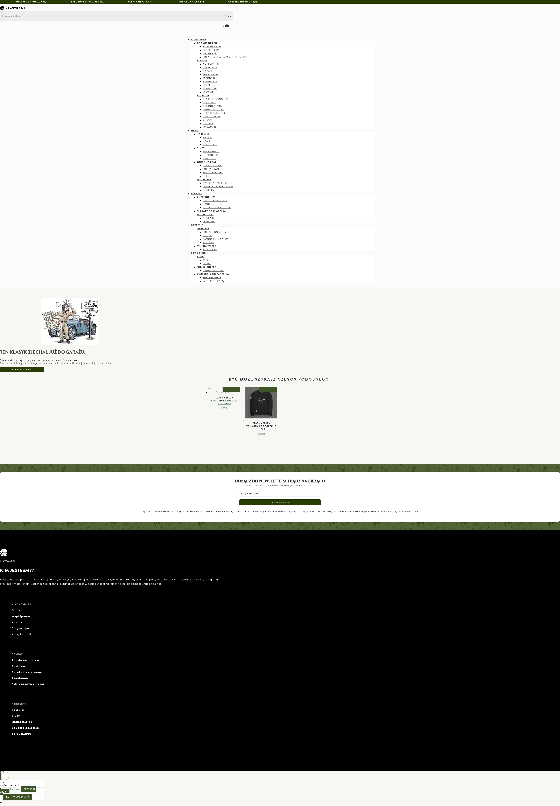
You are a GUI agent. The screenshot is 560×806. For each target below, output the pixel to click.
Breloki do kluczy (215, 232)
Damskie (208, 141)
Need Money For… (215, 113)
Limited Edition (213, 109)
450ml (207, 263)
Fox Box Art (205, 214)
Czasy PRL (209, 102)
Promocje (210, 53)
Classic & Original (216, 99)
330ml (207, 260)
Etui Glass (210, 249)
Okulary (208, 190)
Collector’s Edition (217, 207)
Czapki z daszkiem (215, 183)
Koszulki (203, 134)
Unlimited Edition (215, 200)
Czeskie (208, 71)
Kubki (200, 256)
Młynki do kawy (213, 281)
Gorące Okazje (207, 43)
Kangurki (209, 158)
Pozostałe (204, 179)
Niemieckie (210, 81)
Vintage (208, 123)
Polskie (208, 85)
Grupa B (208, 218)
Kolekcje (203, 95)
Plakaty (196, 193)
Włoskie (208, 92)
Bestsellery (211, 50)
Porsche (209, 221)
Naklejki (208, 242)
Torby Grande (212, 169)
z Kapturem (210, 155)
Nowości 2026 (212, 46)
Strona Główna (22, 369)
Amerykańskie (212, 64)
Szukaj (228, 16)
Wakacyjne (210, 127)
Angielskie (210, 67)
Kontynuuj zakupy (17, 796)
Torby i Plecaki (207, 162)
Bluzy (201, 148)
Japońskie (209, 78)
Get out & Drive (213, 106)
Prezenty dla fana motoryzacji (225, 57)
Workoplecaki (213, 172)
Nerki (206, 176)
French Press (212, 277)
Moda (195, 130)
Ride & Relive (211, 116)
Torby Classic (212, 165)
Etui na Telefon (207, 246)
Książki (207, 235)
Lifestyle (197, 225)
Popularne (198, 39)
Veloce (207, 120)
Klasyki (202, 60)
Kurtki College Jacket (218, 186)
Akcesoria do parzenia (213, 274)
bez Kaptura (211, 151)
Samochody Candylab (218, 239)
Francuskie (210, 74)
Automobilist (206, 197)
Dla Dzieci (210, 144)
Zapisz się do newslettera (280, 502)
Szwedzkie (210, 88)
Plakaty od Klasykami (212, 211)
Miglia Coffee (206, 267)
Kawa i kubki (199, 253)
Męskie (207, 137)
